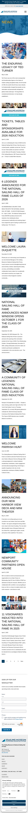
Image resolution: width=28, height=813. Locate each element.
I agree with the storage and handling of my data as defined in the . (15, 718)
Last (3, 702)
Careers (4, 763)
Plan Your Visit (19, 6)
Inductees (5, 776)
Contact (4, 768)
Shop (3, 766)
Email (3, 708)
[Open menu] (25, 11)
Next (22, 661)
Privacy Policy (18, 719)
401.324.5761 (5, 752)
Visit (3, 759)
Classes (4, 774)
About (4, 761)
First (3, 696)
